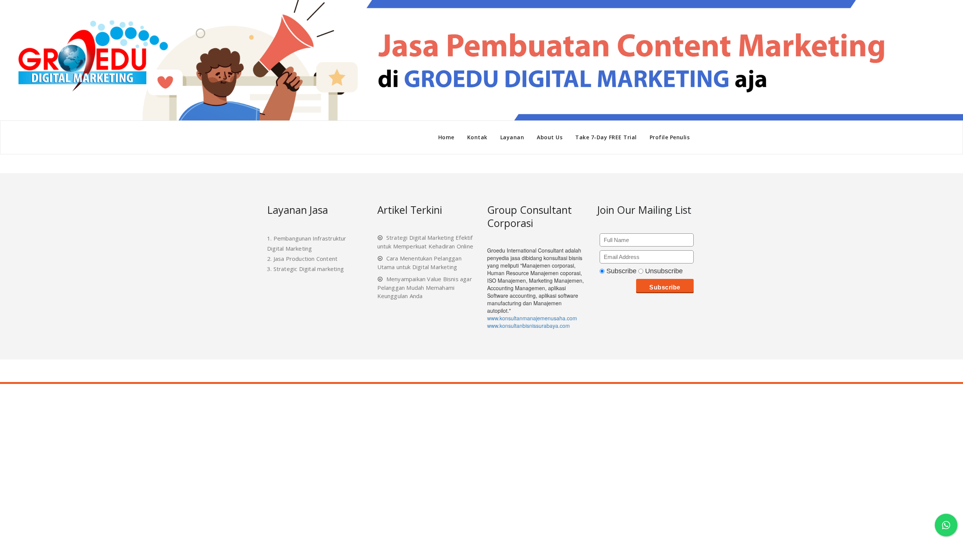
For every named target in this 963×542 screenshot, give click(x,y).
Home (446, 137)
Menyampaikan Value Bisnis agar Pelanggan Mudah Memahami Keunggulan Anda (424, 287)
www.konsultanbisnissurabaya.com (528, 325)
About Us (549, 137)
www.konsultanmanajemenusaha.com (532, 318)
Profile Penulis (670, 137)
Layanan (512, 137)
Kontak (477, 137)
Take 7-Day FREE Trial (606, 137)
